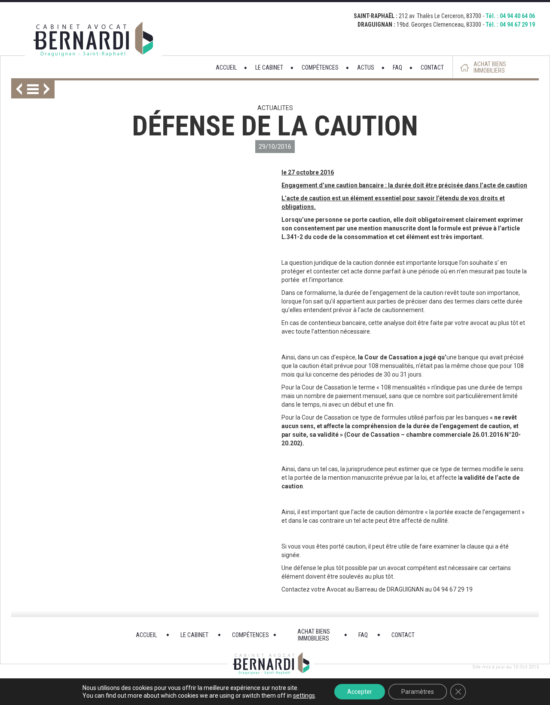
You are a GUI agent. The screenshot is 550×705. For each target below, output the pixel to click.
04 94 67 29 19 (517, 24)
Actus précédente (16, 89)
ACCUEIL (226, 67)
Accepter (359, 691)
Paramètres (417, 691)
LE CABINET (269, 67)
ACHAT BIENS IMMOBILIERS (490, 67)
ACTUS (365, 67)
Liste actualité (33, 89)
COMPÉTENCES (320, 67)
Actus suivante (49, 89)
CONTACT (432, 67)
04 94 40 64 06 (517, 15)
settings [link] (304, 695)
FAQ (397, 67)
